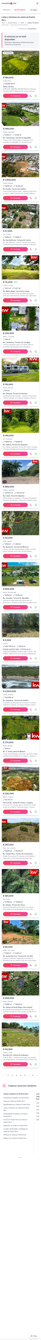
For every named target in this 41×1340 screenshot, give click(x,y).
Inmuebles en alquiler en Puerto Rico (16, 1098)
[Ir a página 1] (19, 1157)
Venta (22, 23)
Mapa (35, 1336)
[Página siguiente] (37, 1075)
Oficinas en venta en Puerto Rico (14, 1135)
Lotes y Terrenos (32, 23)
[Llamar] (31, 96)
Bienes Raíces (12, 23)
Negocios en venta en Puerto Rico (15, 1125)
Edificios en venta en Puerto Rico (14, 1138)
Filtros (35, 10)
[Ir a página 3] (21, 1157)
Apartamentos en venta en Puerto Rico (16, 1104)
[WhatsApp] (36, 96)
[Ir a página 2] (20, 1157)
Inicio (3, 23)
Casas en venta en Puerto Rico (14, 1101)
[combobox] (28, 29)
